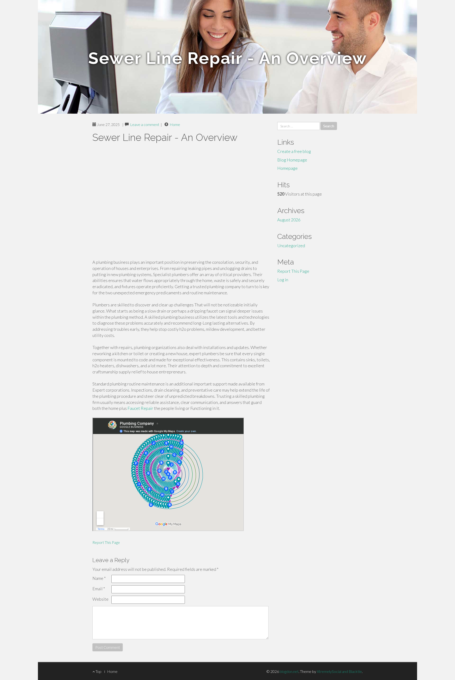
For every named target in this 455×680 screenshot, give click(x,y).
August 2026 (288, 219)
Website (100, 599)
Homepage (287, 168)
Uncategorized (291, 245)
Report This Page (106, 542)
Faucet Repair (140, 408)
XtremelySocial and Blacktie (339, 671)
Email (98, 588)
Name (99, 578)
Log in (282, 279)
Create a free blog (294, 151)
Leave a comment (144, 124)
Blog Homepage (292, 159)
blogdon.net (289, 671)
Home (175, 124)
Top (98, 671)
